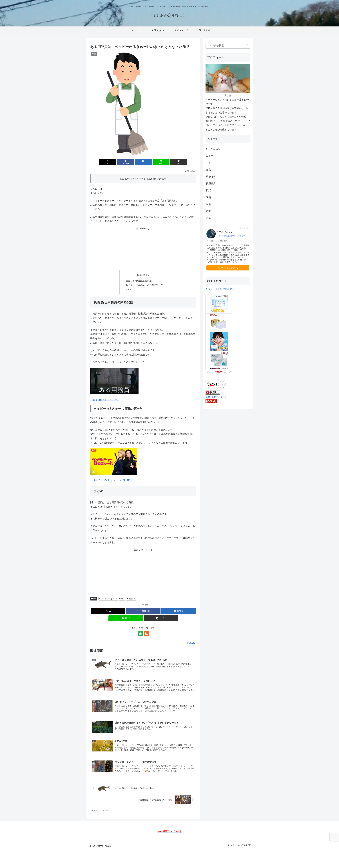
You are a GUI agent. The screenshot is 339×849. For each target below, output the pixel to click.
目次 (139, 274)
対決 (122, 599)
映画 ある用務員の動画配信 (139, 280)
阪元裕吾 (132, 599)
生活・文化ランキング (216, 397)
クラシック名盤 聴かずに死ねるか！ (232, 236)
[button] (178, 162)
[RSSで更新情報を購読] (146, 633)
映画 (94, 599)
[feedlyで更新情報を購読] (140, 633)
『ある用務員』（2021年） (104, 399)
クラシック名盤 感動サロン (220, 289)
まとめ (129, 289)
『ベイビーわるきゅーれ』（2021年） (110, 480)
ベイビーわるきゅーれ (109, 599)
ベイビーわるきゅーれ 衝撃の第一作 (145, 285)
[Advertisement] (143, 249)
